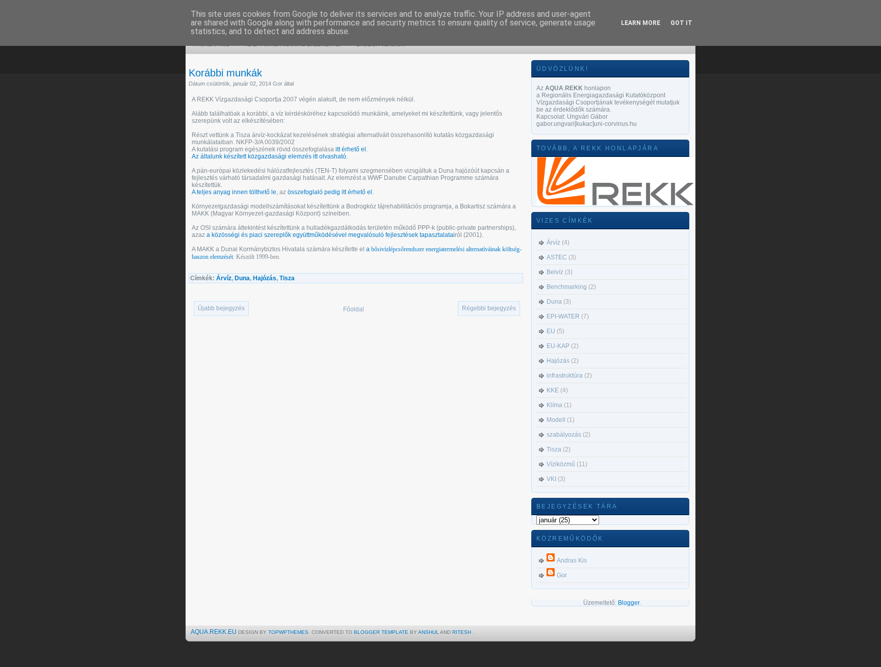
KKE (553, 390)
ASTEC (557, 257)
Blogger (628, 602)
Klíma (554, 405)
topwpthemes (288, 632)
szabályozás (564, 434)
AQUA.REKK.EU (214, 631)
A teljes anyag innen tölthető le (234, 192)
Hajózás (264, 278)
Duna (242, 278)
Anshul (429, 632)
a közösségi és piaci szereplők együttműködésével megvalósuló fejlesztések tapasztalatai (330, 234)
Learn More (640, 22)
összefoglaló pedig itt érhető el (330, 192)
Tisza (287, 278)
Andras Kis (572, 560)
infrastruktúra (565, 375)
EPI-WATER (563, 316)
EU (551, 331)
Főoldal (353, 309)
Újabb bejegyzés (221, 308)
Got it (681, 22)
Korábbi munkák (225, 72)
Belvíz (555, 272)
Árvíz (223, 278)
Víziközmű (561, 464)
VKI (551, 479)
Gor (562, 575)
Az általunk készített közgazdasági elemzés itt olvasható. (270, 156)
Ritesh (462, 632)
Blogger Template (382, 632)
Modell (556, 419)
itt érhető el (350, 149)
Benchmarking (567, 286)
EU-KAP (558, 346)
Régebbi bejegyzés (489, 308)
